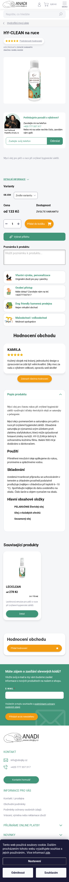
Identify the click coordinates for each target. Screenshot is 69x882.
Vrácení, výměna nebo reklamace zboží (25, 815)
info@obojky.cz (19, 760)
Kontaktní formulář (21, 780)
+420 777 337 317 (21, 767)
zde (47, 852)
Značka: (13, 50)
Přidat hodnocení (19, 648)
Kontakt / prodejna (14, 798)
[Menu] (64, 4)
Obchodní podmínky (14, 804)
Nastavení (34, 861)
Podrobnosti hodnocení (31, 41)
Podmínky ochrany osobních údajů (22, 809)
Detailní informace (14, 179)
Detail (22, 614)
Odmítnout (18, 872)
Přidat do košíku (36, 223)
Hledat (61, 14)
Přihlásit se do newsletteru (21, 716)
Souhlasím (51, 872)
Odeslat (55, 140)
